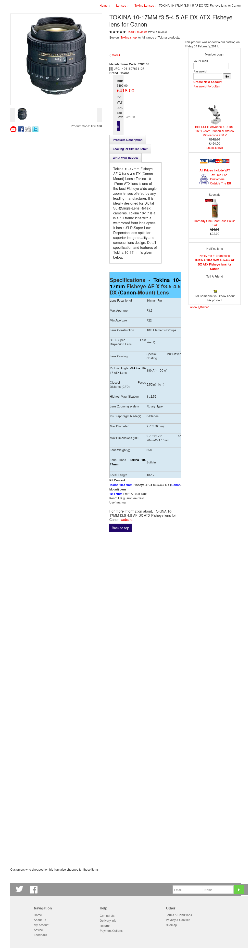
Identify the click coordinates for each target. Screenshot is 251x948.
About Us (40, 920)
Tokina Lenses (144, 5)
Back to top (120, 527)
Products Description (127, 140)
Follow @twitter (198, 307)
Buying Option (118, 127)
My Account (41, 925)
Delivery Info (108, 920)
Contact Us (107, 915)
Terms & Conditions (179, 915)
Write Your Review (125, 158)
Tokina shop (129, 37)
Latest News (214, 147)
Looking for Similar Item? (130, 149)
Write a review (157, 32)
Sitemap (171, 925)
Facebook (34, 889)
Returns (105, 925)
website (126, 519)
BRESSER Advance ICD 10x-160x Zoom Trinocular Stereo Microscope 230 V (214, 131)
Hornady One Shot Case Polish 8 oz (215, 223)
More (115, 55)
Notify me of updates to (214, 262)
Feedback (40, 935)
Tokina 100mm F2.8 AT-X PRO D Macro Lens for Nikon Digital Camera (143, 607)
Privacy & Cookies (178, 920)
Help (103, 908)
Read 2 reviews (137, 32)
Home (38, 915)
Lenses (121, 5)
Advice (38, 930)
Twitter (20, 889)
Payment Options (111, 930)
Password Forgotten (206, 86)
